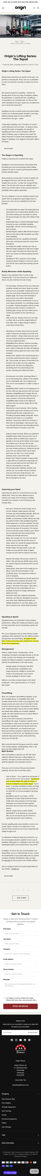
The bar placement (12, 468)
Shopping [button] (5, 1094)
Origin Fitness (20, 1061)
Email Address (8, 959)
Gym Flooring (6, 1111)
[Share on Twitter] (12, 890)
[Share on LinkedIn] (23, 890)
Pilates (4, 1123)
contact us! (15, 869)
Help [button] (3, 1135)
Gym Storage (6, 1127)
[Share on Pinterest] (18, 890)
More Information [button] (8, 1143)
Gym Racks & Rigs (8, 1099)
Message (6, 979)
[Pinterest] (29, 1040)
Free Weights (6, 1103)
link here (7, 860)
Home (16, 41)
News (22, 41)
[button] (3, 8)
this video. (26, 456)
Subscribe (32, 1032)
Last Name (7, 939)
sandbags (15, 676)
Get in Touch (8, 148)
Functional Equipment (9, 1119)
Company (6, 949)
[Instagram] (16, 1040)
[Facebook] (11, 1040)
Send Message (20, 1006)
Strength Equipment (9, 1107)
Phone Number (8, 969)
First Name (7, 929)
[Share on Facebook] (28, 890)
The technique (11, 286)
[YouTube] (20, 1040)
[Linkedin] (25, 1040)
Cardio (4, 1115)
